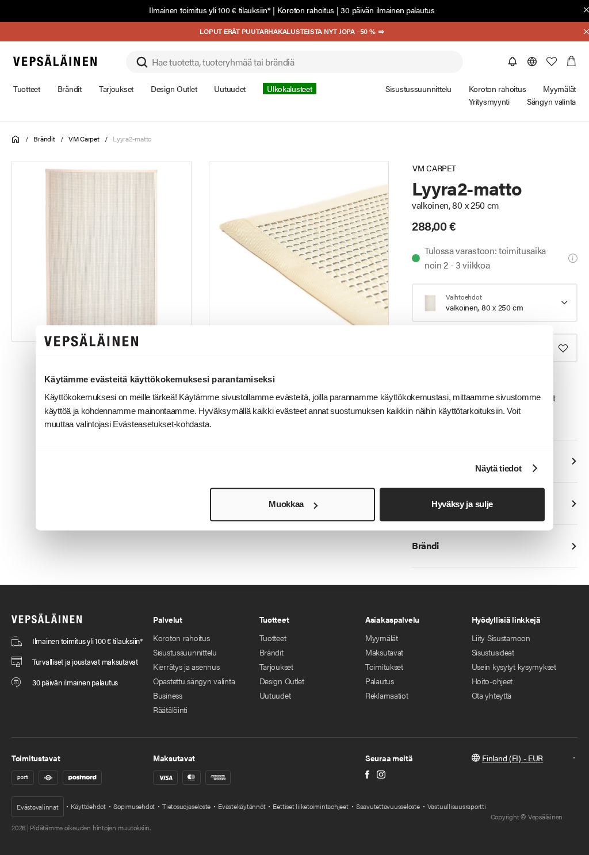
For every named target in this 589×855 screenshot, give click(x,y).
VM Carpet (84, 138)
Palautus (379, 681)
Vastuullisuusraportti (456, 806)
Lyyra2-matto (132, 138)
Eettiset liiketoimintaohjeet (310, 806)
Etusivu (16, 139)
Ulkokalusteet (289, 88)
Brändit (44, 138)
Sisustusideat (493, 652)
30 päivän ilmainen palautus (387, 10)
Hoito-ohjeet (492, 681)
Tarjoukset (276, 666)
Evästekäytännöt (241, 806)
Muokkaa (286, 504)
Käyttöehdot (88, 806)
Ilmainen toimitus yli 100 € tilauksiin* (209, 10)
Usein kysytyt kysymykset (514, 666)
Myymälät (381, 637)
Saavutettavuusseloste (388, 806)
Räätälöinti (170, 709)
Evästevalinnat (38, 807)
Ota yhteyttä (492, 695)
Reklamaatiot (386, 695)
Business (167, 695)
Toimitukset (384, 666)
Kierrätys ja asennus (186, 666)
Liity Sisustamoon (501, 637)
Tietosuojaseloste (186, 806)
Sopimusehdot (134, 806)
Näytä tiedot (498, 468)
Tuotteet (272, 637)
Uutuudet (275, 695)
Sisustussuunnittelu (185, 652)
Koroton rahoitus (306, 10)
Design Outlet (281, 681)
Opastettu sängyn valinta (194, 681)
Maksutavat (384, 652)
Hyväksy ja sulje (462, 504)
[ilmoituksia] (512, 61)
